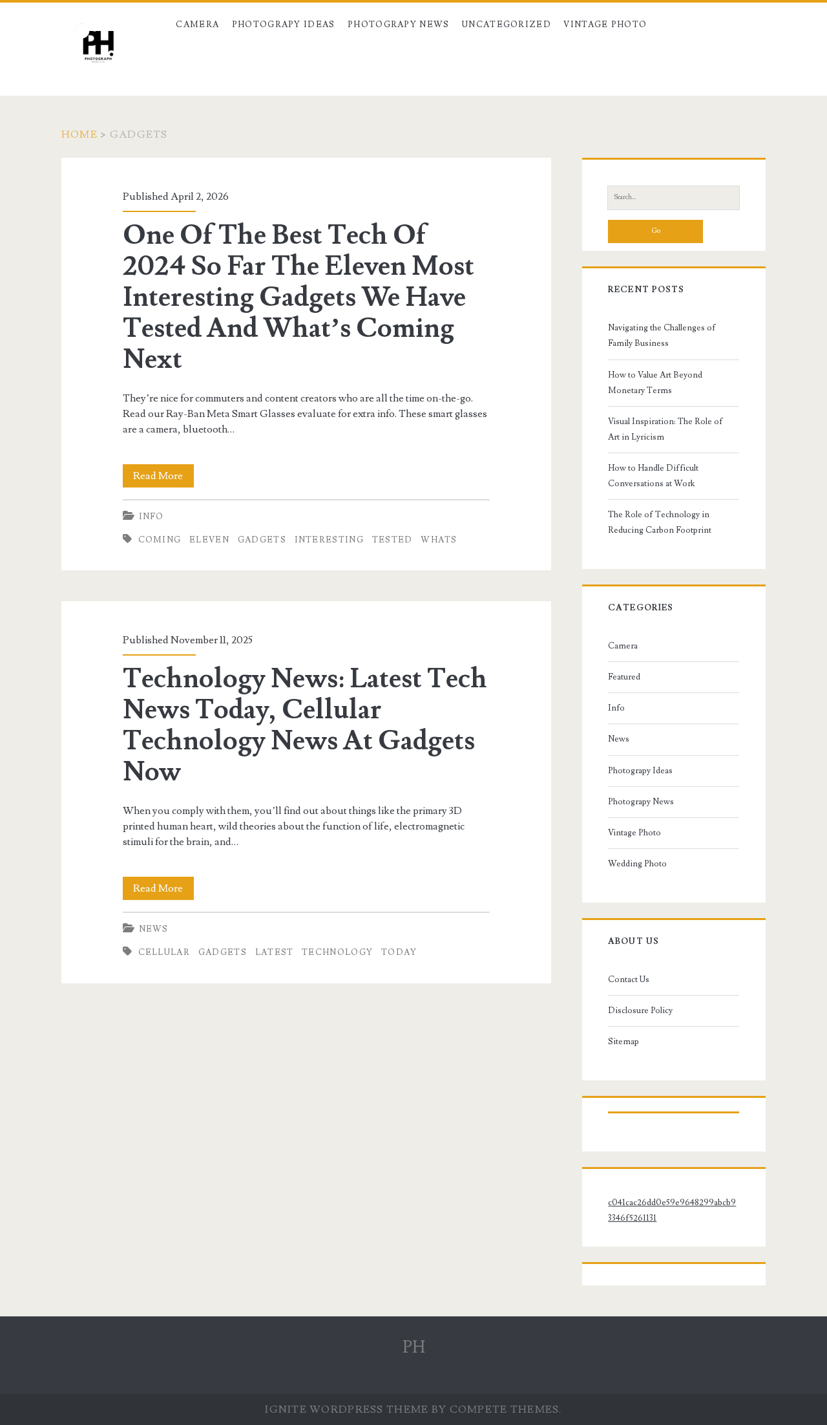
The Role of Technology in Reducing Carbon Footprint (659, 522)
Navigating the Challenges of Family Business (662, 335)
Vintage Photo (605, 24)
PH (414, 1347)
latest (274, 952)
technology (337, 952)
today (399, 952)
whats (439, 540)
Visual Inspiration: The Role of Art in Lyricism (665, 429)
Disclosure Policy (640, 1010)
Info (151, 516)
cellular (164, 952)
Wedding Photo (637, 864)
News (154, 929)
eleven (209, 540)
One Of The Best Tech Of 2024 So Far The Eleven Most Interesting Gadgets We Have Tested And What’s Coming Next (298, 297)
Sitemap (623, 1041)
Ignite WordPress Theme (346, 1409)
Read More (163, 478)
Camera (197, 24)
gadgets (262, 540)
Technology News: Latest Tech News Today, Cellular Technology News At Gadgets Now (305, 725)
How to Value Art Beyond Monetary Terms (655, 383)
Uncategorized (506, 24)
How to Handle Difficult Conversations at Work (653, 476)
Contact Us (628, 979)
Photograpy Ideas (283, 24)
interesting (329, 540)
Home (79, 134)
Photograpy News (399, 24)
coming (160, 540)
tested (392, 540)
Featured (624, 677)
